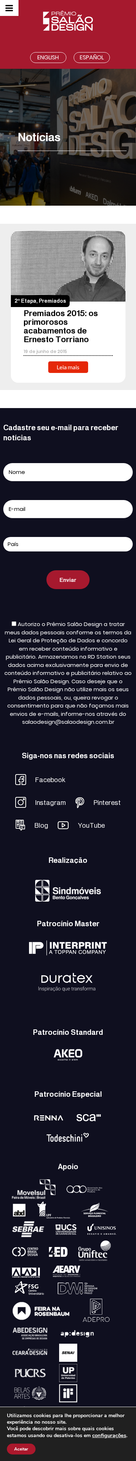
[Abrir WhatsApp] (118, 1443)
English (48, 57)
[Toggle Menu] (9, 8)
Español (92, 57)
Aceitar (21, 1449)
